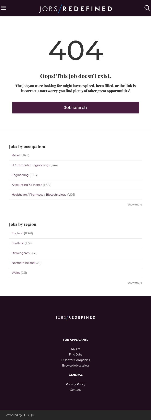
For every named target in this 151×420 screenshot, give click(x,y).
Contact (75, 389)
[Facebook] (72, 328)
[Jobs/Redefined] (75, 8)
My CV (75, 349)
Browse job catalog (75, 365)
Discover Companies (75, 360)
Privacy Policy (75, 384)
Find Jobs (75, 354)
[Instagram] (79, 328)
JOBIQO (28, 415)
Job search (75, 107)
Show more (134, 204)
